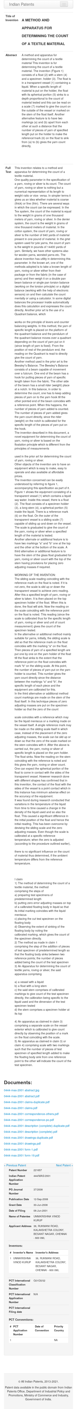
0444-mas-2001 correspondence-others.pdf (31, 1114)
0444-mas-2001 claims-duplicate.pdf (27, 1102)
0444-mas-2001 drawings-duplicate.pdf (28, 1137)
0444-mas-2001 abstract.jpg (21, 1090)
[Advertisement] (38, 158)
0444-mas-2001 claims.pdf (20, 1108)
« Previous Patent (15, 1165)
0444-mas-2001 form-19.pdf (21, 1155)
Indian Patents (21, 4)
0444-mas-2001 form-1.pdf (21, 1149)
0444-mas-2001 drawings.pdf (22, 1143)
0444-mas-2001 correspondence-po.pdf (29, 1120)
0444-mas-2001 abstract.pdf (21, 1096)
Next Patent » (64, 1165)
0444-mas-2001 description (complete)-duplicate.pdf (36, 1126)
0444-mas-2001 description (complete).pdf (30, 1132)
